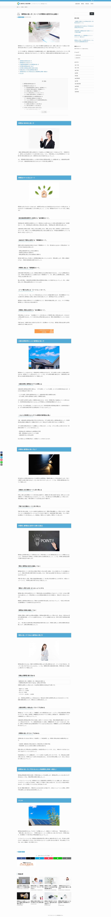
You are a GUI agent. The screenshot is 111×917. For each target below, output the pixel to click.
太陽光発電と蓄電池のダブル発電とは (34, 98)
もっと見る (44, 111)
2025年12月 (78, 55)
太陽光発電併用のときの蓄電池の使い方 (33, 96)
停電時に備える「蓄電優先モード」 (33, 91)
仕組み (77, 70)
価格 (77, 73)
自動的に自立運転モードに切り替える (34, 103)
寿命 (77, 89)
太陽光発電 (78, 83)
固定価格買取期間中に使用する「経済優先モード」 (36, 87)
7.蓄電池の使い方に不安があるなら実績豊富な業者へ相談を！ (34, 71)
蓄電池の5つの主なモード (30, 85)
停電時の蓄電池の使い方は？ (31, 102)
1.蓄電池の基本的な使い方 (26, 60)
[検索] (93, 0)
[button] (21, 858)
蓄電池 (19, 17)
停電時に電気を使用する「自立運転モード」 (35, 94)
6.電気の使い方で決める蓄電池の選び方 (29, 69)
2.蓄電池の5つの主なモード (26, 62)
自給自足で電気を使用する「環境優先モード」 (35, 89)
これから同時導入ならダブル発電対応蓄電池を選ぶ (36, 99)
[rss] (91, 0)
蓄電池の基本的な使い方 (29, 83)
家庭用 (23, 17)
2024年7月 (78, 57)
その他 (77, 65)
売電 (77, 81)
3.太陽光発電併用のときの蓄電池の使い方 (29, 64)
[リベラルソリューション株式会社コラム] (23, 3)
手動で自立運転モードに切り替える (33, 105)
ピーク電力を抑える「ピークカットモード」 (35, 92)
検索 (92, 13)
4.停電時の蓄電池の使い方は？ (27, 66)
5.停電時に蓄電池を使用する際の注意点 (29, 68)
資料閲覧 (44, 331)
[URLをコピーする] (66, 858)
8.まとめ (21, 73)
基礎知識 (78, 78)
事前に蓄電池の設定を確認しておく (33, 109)
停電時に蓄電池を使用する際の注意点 (33, 107)
